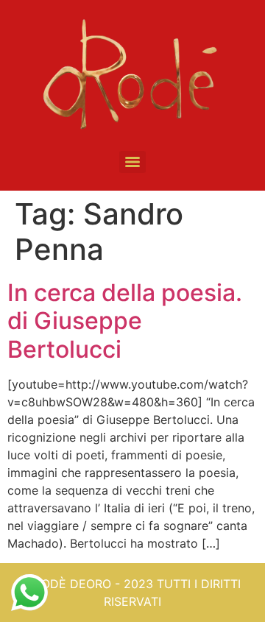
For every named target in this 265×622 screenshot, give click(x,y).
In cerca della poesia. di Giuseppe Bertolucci (124, 321)
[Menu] (132, 162)
